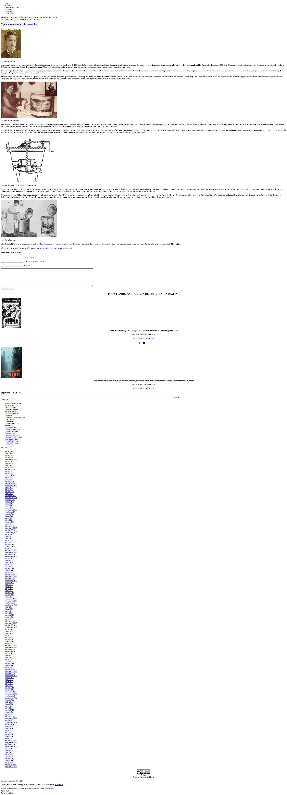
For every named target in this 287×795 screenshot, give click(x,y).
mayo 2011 (9, 730)
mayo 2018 (9, 564)
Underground (10, 440)
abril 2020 (9, 520)
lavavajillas (69, 248)
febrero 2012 (9, 712)
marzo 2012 (9, 710)
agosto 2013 (9, 678)
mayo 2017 (9, 589)
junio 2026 (9, 453)
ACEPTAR (5, 791)
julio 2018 (9, 560)
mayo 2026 (9, 455)
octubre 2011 (10, 720)
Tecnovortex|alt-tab (12, 437)
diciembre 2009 (10, 765)
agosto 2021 (9, 502)
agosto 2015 (9, 629)
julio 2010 (9, 750)
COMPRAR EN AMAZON (143, 338)
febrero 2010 (9, 761)
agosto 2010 (9, 748)
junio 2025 (9, 465)
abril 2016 (9, 613)
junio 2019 (9, 538)
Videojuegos (9, 442)
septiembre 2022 (11, 486)
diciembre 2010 (10, 740)
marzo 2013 (9, 688)
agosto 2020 (9, 514)
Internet (8, 419)
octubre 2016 (10, 603)
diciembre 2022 (10, 484)
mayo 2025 (9, 467)
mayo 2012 (9, 706)
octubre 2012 (10, 696)
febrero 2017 (9, 595)
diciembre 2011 (10, 716)
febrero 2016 (9, 617)
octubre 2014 (10, 649)
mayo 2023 (9, 477)
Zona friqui (9, 444)
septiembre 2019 (11, 532)
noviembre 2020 (11, 510)
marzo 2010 (9, 759)
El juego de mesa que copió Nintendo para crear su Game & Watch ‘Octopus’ (29, 17)
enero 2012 (9, 714)
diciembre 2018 (10, 550)
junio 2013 (9, 682)
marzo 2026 (9, 457)
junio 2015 (9, 633)
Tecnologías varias (11, 435)
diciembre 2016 (10, 599)
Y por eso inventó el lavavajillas (19, 24)
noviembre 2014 (11, 647)
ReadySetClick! (11, 427)
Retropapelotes (10, 431)
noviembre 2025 (11, 459)
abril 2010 (9, 756)
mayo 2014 (9, 659)
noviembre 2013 (11, 672)
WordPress (59, 785)
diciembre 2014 (10, 645)
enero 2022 (9, 494)
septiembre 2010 (11, 746)
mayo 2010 (9, 754)
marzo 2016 (9, 615)
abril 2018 (9, 566)
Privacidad (19, 781)
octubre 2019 (10, 530)
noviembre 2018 (11, 552)
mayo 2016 (9, 611)
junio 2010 (9, 752)
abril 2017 (9, 591)
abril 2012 (9, 708)
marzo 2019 (9, 544)
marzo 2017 (9, 593)
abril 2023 (9, 480)
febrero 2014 (9, 666)
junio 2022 (9, 488)
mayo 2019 (9, 540)
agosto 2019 (9, 534)
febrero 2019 (9, 546)
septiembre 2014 (11, 651)
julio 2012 (9, 702)
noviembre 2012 (11, 694)
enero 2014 (9, 668)
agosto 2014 (9, 653)
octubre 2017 (10, 579)
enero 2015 (9, 643)
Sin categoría (10, 433)
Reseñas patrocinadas (13, 429)
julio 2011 (8, 726)
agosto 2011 (9, 724)
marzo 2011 (9, 734)
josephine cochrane (50, 248)
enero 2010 (9, 763)
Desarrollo (9, 407)
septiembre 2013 (11, 676)
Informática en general (13, 417)
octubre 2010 (10, 744)
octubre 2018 (10, 554)
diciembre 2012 (10, 692)
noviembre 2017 (11, 577)
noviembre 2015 (11, 623)
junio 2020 (9, 516)
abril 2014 (9, 661)
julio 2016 (9, 607)
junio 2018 (9, 562)
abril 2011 (8, 732)
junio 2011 (9, 728)
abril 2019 (9, 542)
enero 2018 (9, 573)
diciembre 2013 (10, 670)
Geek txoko (9, 411)
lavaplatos (60, 248)
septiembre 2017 (11, 581)
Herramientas (10, 413)
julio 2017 (9, 585)
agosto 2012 (9, 700)
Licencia (12, 781)
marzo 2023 (9, 482)
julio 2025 (9, 463)
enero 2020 (9, 524)
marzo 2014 (9, 663)
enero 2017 (9, 597)
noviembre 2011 (11, 718)
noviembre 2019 (11, 528)
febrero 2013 (9, 690)
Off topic (8, 425)
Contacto (4, 781)
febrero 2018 (9, 570)
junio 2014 (9, 657)
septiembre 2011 (11, 722)
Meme (7, 421)
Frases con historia (11, 409)
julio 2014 (9, 655)
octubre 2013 (10, 674)
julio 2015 (9, 631)
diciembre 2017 (10, 575)
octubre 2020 (10, 512)
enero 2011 (9, 738)
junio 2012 (9, 704)
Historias (22, 248)
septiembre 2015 (11, 627)
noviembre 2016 (11, 601)
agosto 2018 (9, 558)
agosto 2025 (9, 461)
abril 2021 (9, 506)
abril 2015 (9, 637)
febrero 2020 (9, 522)
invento (39, 248)
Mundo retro (9, 423)
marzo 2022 (9, 492)
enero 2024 (9, 473)
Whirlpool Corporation (137, 132)
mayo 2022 (9, 490)
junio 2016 (9, 609)
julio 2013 (9, 680)
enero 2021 (9, 508)
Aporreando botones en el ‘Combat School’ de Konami (20, 19)
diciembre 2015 (10, 621)
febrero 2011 (9, 736)
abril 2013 (9, 686)
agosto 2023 (9, 475)
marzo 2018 (9, 568)
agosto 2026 (9, 451)
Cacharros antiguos (12, 403)
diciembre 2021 (10, 496)
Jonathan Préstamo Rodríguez (143, 777)
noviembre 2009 (11, 767)
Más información (49, 788)
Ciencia (8, 405)
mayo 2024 (9, 471)
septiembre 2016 (11, 605)
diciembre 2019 (10, 526)
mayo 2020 (9, 518)
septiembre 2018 (11, 556)
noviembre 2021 (11, 498)
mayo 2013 (9, 684)
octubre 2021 (10, 500)
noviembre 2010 (11, 742)
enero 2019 (9, 548)
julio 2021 (9, 504)
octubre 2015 (10, 625)
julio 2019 (9, 536)
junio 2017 (9, 587)
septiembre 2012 (11, 698)
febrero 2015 (9, 641)
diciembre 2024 (10, 469)
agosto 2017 (9, 583)
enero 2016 (9, 619)
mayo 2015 (9, 635)
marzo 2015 (9, 639)
